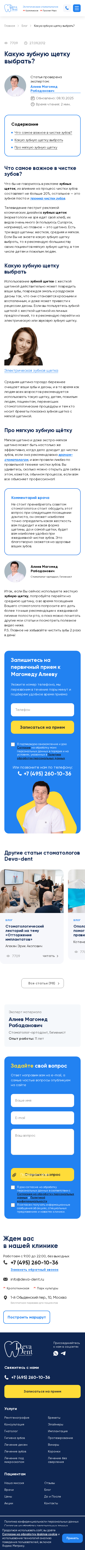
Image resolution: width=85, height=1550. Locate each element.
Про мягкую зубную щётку (36, 147)
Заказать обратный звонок (34, 1270)
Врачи (9, 1489)
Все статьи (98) (41, 983)
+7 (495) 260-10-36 (47, 773)
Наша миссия (14, 1483)
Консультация (14, 1424)
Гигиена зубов (14, 1438)
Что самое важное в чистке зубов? (43, 132)
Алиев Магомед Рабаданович (44, 89)
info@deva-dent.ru (27, 1279)
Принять (72, 1538)
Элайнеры (55, 1424)
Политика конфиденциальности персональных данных (41, 1521)
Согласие (24, 747)
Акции (8, 1503)
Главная (9, 25)
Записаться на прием (42, 1391)
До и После (52, 1496)
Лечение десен (15, 1444)
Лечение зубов (15, 1451)
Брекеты (54, 1417)
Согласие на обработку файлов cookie (29, 1534)
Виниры (53, 1444)
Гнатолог (11, 1431)
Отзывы (49, 1483)
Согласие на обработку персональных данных (36, 1525)
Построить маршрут (27, 1317)
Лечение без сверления (57, 1460)
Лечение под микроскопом (14, 1460)
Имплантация (58, 1431)
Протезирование (60, 1438)
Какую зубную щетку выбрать (39, 140)
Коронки (54, 1451)
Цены (8, 1496)
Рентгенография (16, 1417)
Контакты (51, 1503)
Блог (24, 25)
